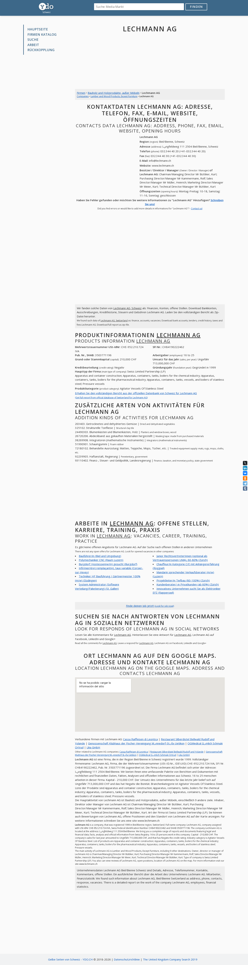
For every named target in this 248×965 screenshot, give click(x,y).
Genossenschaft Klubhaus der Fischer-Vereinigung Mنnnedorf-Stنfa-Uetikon (136, 743)
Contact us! (196, 208)
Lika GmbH (93, 747)
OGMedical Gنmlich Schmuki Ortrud (157, 755)
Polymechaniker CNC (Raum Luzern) (101, 560)
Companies (83, 96)
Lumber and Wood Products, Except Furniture (114, 96)
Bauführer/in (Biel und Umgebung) (100, 556)
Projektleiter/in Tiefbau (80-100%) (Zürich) (183, 580)
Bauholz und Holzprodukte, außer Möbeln (113, 93)
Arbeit (33, 45)
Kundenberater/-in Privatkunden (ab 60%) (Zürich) (187, 584)
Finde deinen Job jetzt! (150, 606)
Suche (32, 39)
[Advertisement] (46, 112)
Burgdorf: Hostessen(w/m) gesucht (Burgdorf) (108, 564)
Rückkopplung (40, 50)
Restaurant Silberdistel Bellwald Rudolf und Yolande (177, 751)
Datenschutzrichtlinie (127, 959)
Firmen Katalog (41, 34)
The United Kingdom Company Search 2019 (170, 959)
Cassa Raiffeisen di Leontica (140, 739)
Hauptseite (37, 29)
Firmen (81, 93)
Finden (196, 7)
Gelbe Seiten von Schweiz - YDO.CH (70, 959)
